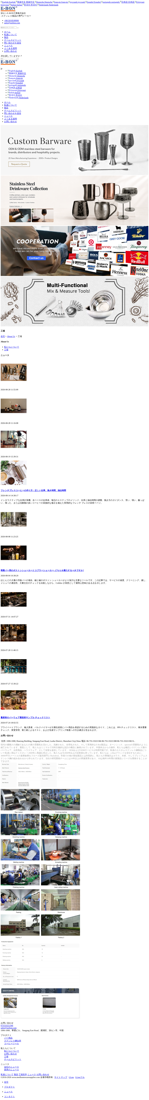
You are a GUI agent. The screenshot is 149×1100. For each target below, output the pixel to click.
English (18, 71)
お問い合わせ (10, 51)
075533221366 (7, 1025)
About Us (11, 336)
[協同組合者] (74, 275)
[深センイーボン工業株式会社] (10, 10)
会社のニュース (11, 1067)
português (21, 85)
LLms (71, 1077)
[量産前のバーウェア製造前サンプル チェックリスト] (14, 712)
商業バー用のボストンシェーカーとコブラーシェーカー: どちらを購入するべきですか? (42, 570)
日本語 (18, 88)
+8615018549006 (11, 20)
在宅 (3, 336)
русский (20, 80)
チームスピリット (12, 40)
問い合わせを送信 (12, 43)
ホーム (7, 32)
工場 (6, 350)
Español (19, 83)
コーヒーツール (11, 1043)
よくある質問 (10, 48)
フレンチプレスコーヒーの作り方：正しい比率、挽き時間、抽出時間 (33, 490)
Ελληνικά (21, 90)
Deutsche (21, 76)
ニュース (8, 46)
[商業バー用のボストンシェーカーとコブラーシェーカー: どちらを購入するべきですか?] (14, 565)
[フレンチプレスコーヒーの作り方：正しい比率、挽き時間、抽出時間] (14, 485)
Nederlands (23, 98)
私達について (10, 35)
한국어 (18, 95)
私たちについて (11, 347)
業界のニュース (11, 1070)
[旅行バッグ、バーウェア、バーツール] (74, 325)
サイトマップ (60, 1077)
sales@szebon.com (12, 23)
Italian (17, 92)
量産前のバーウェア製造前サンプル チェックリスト (25, 717)
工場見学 (23, 1074)
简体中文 (21, 73)
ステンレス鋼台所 (12, 1041)
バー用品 (8, 1038)
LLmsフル (80, 1077)
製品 (6, 37)
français (19, 78)
